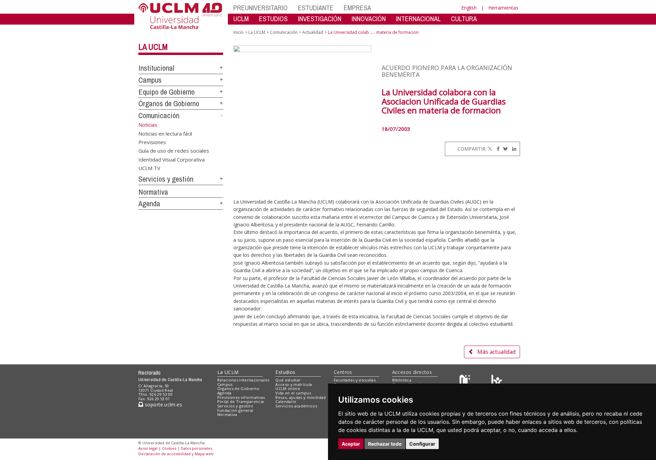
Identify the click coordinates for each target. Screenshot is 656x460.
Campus (150, 80)
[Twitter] (490, 148)
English (469, 7)
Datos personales (196, 448)
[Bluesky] (504, 148)
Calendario (285, 401)
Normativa (153, 192)
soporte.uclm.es (162, 404)
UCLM (241, 18)
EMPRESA (357, 7)
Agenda (149, 203)
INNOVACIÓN (369, 18)
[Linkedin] (512, 148)
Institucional (156, 68)
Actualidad (312, 32)
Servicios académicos (296, 405)
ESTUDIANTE (315, 7)
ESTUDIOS (273, 18)
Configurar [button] (422, 444)
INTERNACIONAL (418, 18)
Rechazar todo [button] (385, 444)
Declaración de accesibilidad (164, 453)
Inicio (238, 32)
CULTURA (464, 18)
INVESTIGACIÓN (319, 18)
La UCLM (153, 46)
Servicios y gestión (165, 179)
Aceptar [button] (351, 444)
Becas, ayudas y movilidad (300, 397)
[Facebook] (496, 148)
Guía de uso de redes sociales (173, 150)
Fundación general (235, 410)
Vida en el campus (293, 392)
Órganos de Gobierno (168, 103)
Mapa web (204, 453)
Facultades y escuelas (354, 379)
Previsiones (152, 141)
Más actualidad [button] (496, 352)
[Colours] (496, 381)
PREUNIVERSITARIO (260, 7)
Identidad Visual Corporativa (171, 159)
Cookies (169, 448)
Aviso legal (148, 448)
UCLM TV (149, 168)
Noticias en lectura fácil (165, 133)
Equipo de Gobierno (166, 92)
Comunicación (158, 115)
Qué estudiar (288, 379)
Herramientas (503, 7)
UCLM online (287, 388)
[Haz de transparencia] (466, 381)
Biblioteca (401, 379)
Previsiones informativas (241, 397)
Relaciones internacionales (243, 379)
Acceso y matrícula (293, 384)
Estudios (285, 372)
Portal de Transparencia (240, 401)
